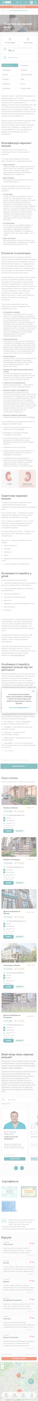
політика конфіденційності (19, 708)
